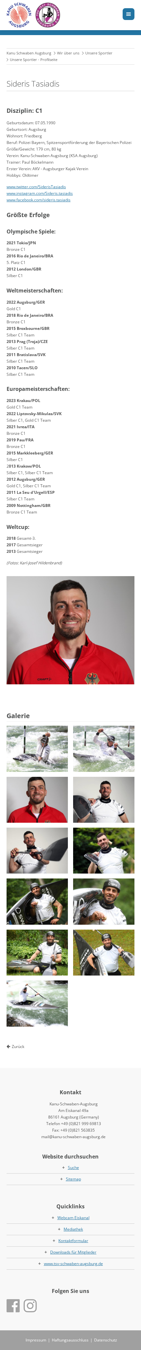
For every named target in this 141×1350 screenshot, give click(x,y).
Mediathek (73, 1229)
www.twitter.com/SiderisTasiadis (36, 187)
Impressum (36, 1340)
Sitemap (73, 1179)
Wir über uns (68, 52)
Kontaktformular (73, 1240)
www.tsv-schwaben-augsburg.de (73, 1263)
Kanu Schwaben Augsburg (29, 52)
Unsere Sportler (98, 52)
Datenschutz (105, 1340)
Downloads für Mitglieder (73, 1252)
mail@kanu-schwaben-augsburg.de (73, 1136)
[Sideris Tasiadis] (70, 630)
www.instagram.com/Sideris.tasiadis (40, 193)
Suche (73, 1167)
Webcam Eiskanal (73, 1217)
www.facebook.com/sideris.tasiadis (38, 200)
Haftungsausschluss (70, 1340)
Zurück (18, 1046)
